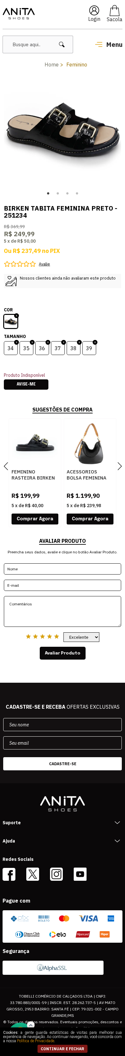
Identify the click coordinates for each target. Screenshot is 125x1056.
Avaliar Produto (62, 653)
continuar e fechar (62, 1048)
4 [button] (77, 193)
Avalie (44, 264)
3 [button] (67, 193)
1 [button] (48, 193)
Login (94, 19)
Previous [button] (8, 130)
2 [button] (57, 193)
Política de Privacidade (35, 1041)
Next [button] (117, 130)
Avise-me (26, 384)
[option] (62, 130)
